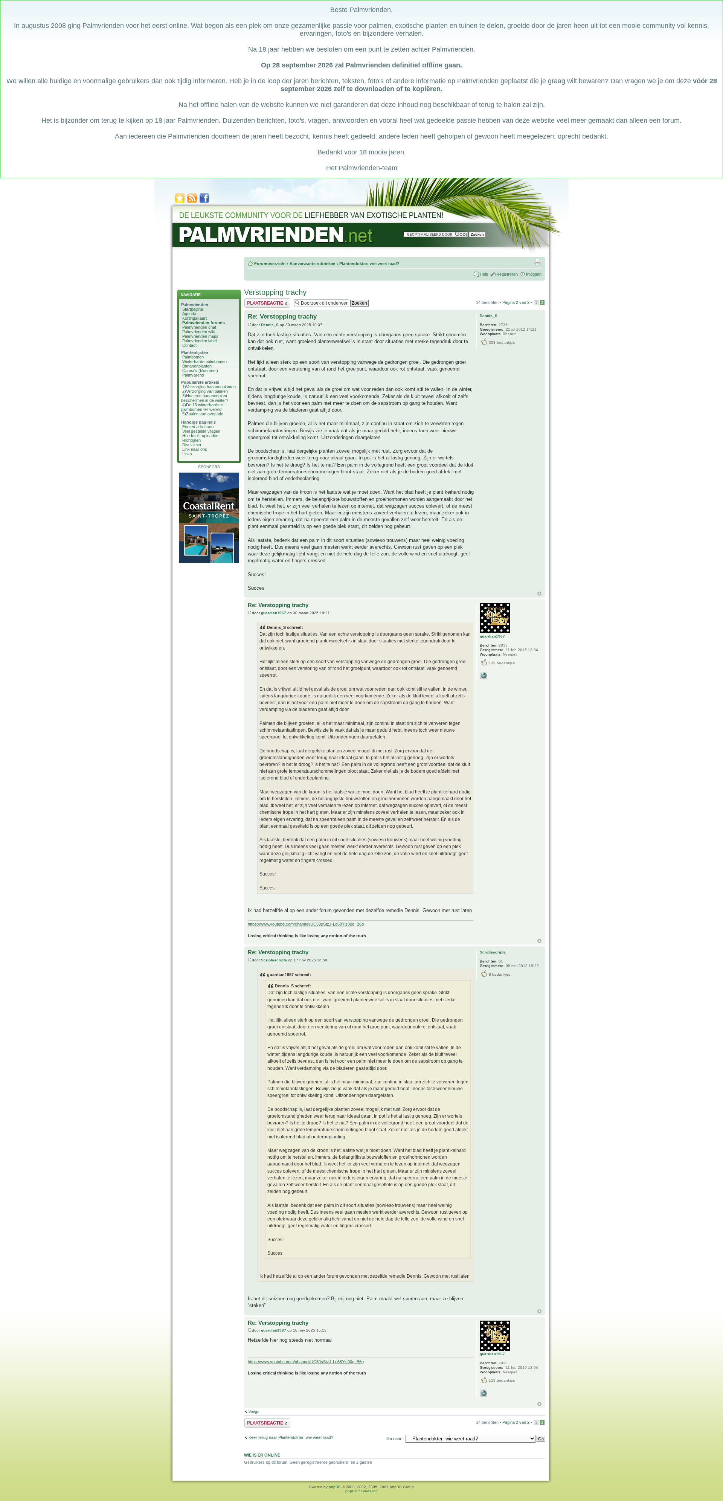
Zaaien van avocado (204, 414)
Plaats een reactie (260, 300)
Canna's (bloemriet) (200, 370)
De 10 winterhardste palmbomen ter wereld (202, 407)
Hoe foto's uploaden (200, 435)
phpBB (335, 1487)
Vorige (254, 1411)
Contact (189, 345)
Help (484, 274)
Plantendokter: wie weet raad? (369, 263)
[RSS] (192, 202)
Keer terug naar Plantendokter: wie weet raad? (291, 1437)
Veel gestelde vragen (201, 431)
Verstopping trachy (275, 292)
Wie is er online (262, 1455)
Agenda (189, 313)
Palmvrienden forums (203, 322)
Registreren (507, 274)
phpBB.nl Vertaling (361, 1491)
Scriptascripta (274, 960)
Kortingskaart (194, 318)
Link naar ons (194, 449)
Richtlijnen (191, 440)
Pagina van (515, 302)
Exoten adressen (198, 426)
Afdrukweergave (537, 262)
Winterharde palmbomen (204, 361)
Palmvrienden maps (200, 336)
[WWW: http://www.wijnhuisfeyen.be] (483, 675)
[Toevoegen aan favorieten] (179, 202)
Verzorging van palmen (207, 391)
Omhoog (539, 594)
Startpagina (192, 309)
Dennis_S (270, 325)
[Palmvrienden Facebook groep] (204, 202)
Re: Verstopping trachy (282, 316)
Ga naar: (394, 1438)
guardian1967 (273, 613)
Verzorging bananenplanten (211, 386)
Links (187, 454)
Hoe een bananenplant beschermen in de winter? (204, 398)
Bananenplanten (197, 366)
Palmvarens (193, 375)
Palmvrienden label (199, 341)
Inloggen (533, 274)
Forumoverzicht (270, 263)
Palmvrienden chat (199, 327)
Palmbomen (193, 357)
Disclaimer (191, 444)
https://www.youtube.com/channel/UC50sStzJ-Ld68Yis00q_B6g (306, 924)
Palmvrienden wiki (198, 331)
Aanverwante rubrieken (313, 263)
